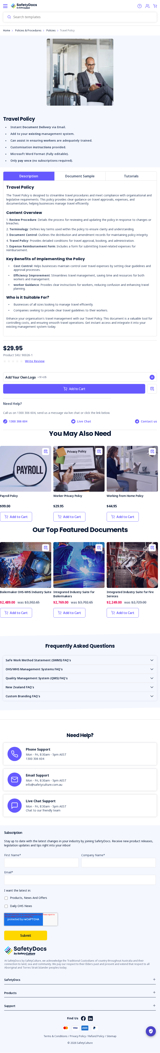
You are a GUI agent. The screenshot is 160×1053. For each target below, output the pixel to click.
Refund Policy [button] (96, 1036)
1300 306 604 (18, 421)
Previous (7, 582)
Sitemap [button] (111, 1036)
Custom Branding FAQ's (23, 696)
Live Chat (84, 421)
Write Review (35, 361)
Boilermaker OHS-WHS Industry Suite (25, 592)
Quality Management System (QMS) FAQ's (37, 678)
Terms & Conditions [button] (56, 1036)
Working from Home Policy (125, 496)
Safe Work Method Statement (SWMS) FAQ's (38, 660)
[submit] (9, 17)
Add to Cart (77, 388)
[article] (80, 754)
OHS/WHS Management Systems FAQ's (34, 669)
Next (153, 582)
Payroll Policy (9, 496)
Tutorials (131, 176)
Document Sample (80, 176)
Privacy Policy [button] (78, 1036)
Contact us (149, 421)
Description (28, 176)
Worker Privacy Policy (67, 496)
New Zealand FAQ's (20, 687)
